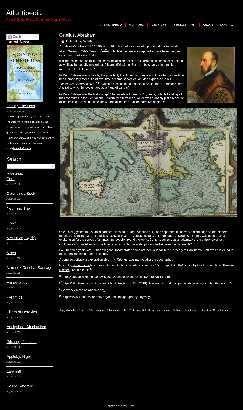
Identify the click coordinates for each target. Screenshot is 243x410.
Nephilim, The (18, 208)
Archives (159, 24)
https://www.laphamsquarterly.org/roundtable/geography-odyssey (106, 297)
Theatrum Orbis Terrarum (215, 310)
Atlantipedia (24, 13)
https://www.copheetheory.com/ (210, 283)
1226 (105, 50)
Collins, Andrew (19, 386)
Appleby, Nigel (19, 356)
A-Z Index (136, 24)
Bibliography (184, 24)
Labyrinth (14, 371)
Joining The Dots (21, 106)
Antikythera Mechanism (26, 327)
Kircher (64, 270)
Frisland (109, 64)
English (17, 36)
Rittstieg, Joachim (22, 342)
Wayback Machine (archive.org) (84, 290)
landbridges (166, 235)
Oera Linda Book (21, 193)
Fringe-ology (17, 282)
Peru (11, 179)
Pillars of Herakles (22, 312)
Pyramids (14, 297)
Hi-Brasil (137, 60)
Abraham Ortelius (77, 310)
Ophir (11, 223)
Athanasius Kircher (117, 310)
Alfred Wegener (103, 250)
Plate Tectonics (131, 235)
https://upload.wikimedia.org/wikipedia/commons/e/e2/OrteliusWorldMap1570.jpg (117, 276)
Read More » (22, 148)
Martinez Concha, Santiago (29, 267)
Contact (227, 24)
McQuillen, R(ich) (21, 238)
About (208, 24)
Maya (11, 253)
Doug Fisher (81, 265)
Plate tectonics (192, 310)
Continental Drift (138, 310)
